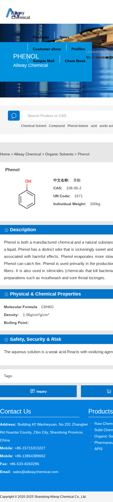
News (64, 37)
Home (5, 154)
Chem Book (75, 61)
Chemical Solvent (33, 126)
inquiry (42, 391)
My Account (91, 57)
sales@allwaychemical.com (35, 472)
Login (90, 51)
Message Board (101, 57)
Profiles (78, 49)
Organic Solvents (59, 154)
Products (41, 37)
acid (94, 126)
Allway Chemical (27, 154)
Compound (57, 126)
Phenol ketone (78, 126)
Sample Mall (43, 61)
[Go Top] (99, 458)
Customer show (47, 49)
